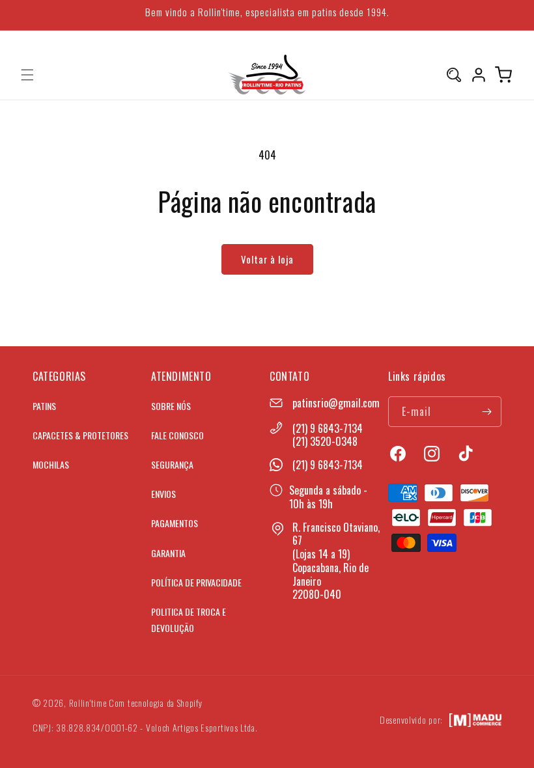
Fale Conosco (177, 435)
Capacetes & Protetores (80, 435)
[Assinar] (486, 411)
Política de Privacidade (196, 582)
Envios (163, 494)
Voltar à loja (267, 259)
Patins (44, 406)
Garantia (168, 553)
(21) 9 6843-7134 (327, 428)
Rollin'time (88, 702)
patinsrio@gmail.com (336, 403)
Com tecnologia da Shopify (156, 702)
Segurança (172, 464)
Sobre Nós (171, 406)
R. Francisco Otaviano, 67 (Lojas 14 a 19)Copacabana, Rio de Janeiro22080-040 (336, 561)
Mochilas (51, 464)
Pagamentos (174, 523)
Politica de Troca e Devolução (188, 620)
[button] (27, 75)
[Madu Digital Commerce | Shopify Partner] (475, 720)
